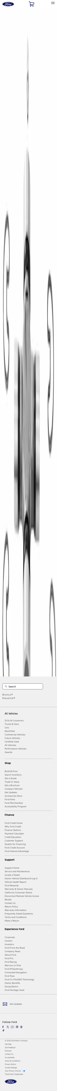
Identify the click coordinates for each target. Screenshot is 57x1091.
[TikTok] (3, 1030)
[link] (8, 1044)
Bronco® (7, 694)
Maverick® (8, 698)
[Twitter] (8, 1027)
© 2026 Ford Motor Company (16, 1041)
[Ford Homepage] (11, 1083)
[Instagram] (17, 1027)
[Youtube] (12, 1027)
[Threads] (21, 1027)
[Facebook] (3, 1027)
